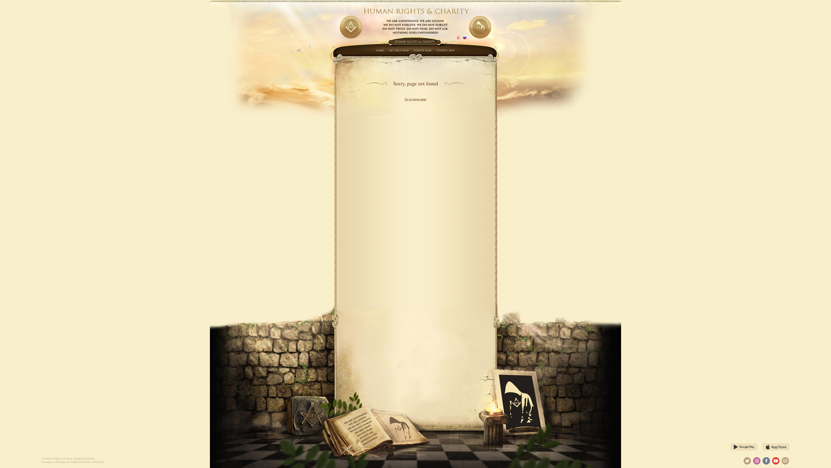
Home (380, 50)
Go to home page (415, 99)
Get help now (399, 50)
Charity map (445, 50)
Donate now (423, 50)
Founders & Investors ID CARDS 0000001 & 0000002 (73, 462)
